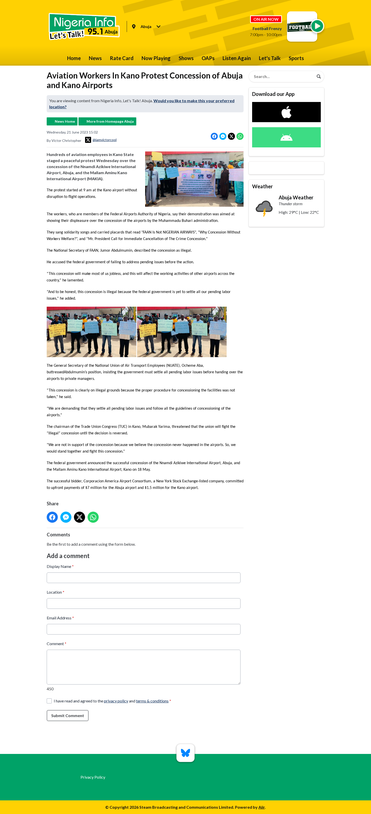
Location (55, 592)
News (95, 58)
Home (74, 58)
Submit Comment (67, 715)
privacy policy (116, 700)
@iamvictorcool (105, 140)
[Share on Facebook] (214, 136)
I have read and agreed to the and (112, 700)
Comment (56, 643)
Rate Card (122, 58)
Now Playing (156, 58)
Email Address (60, 617)
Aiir (261, 807)
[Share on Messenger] (222, 136)
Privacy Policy (93, 777)
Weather (262, 186)
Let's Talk (270, 58)
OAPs (208, 58)
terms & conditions (152, 700)
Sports (296, 58)
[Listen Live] (317, 26)
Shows (186, 58)
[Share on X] (231, 136)
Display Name (60, 566)
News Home (65, 121)
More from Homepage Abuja (110, 121)
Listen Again (237, 58)
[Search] (319, 76)
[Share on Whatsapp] (240, 136)
